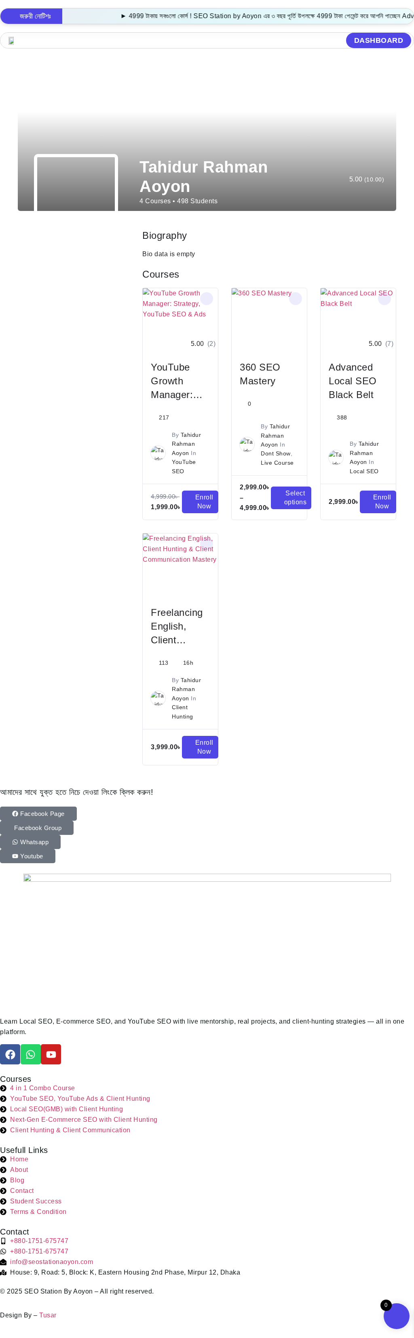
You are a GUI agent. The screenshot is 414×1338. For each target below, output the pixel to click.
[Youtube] (51, 1054)
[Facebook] (10, 1054)
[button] (207, 40)
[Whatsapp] (31, 1054)
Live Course (277, 462)
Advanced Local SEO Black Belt (353, 381)
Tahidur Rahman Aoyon (186, 444)
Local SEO (364, 471)
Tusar (48, 1315)
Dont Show (276, 453)
